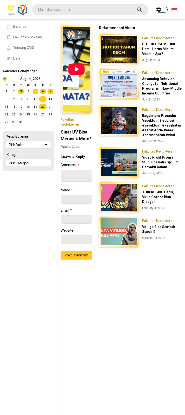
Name (67, 190)
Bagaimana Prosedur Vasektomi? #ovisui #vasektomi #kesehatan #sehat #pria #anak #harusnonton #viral (161, 125)
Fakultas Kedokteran (158, 38)
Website (67, 230)
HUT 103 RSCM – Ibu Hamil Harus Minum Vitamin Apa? (158, 49)
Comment (70, 165)
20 (43, 106)
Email (66, 210)
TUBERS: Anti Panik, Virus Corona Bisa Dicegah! (158, 197)
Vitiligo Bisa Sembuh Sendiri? (158, 229)
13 (43, 99)
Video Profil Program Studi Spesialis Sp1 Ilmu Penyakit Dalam (161, 162)
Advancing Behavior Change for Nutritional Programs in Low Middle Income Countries (162, 86)
